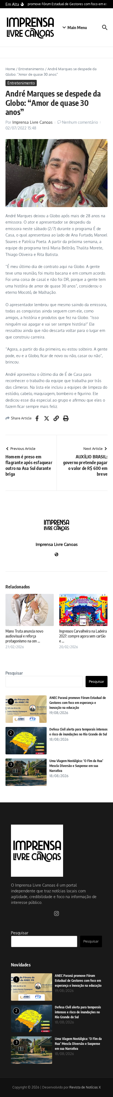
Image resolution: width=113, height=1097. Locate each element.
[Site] (56, 554)
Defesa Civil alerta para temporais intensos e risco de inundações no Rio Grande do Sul (78, 1012)
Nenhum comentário (80, 122)
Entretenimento (31, 69)
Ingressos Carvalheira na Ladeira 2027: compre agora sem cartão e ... (83, 636)
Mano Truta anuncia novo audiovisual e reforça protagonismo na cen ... (24, 636)
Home (10, 69)
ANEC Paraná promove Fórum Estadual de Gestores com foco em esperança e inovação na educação (77, 703)
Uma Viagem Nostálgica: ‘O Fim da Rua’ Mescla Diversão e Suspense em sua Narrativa (76, 766)
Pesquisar (14, 673)
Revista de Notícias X (85, 1087)
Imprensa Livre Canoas (32, 122)
